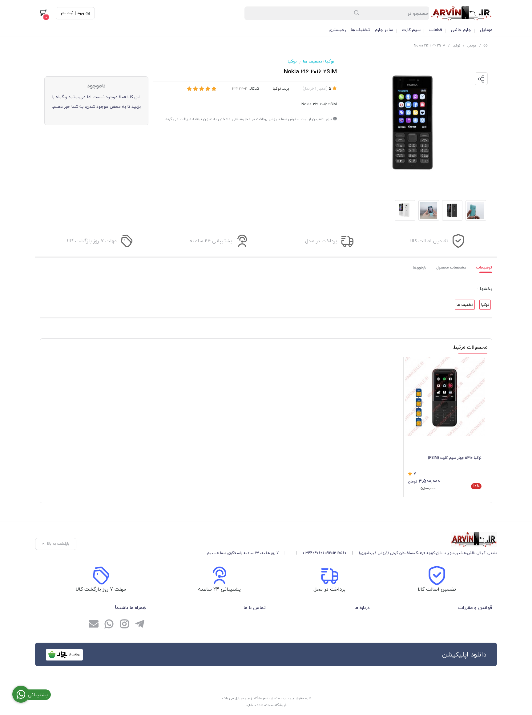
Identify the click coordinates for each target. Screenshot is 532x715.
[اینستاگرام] (124, 624)
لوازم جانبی (461, 30)
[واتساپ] (109, 624)
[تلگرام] (140, 624)
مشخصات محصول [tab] (451, 267)
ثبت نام (67, 13)
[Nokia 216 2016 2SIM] (351, 539)
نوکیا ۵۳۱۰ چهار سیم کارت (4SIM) (455, 457)
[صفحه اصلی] (485, 45)
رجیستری (337, 30)
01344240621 (313, 553)
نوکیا (456, 45)
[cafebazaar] (64, 654)
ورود (80, 13)
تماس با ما (255, 607)
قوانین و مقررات (475, 607)
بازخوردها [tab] (419, 267)
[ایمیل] (93, 624)
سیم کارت (411, 30)
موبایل (486, 30)
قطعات (435, 30)
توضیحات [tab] (484, 267)
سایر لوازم (384, 30)
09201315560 (335, 553)
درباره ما (361, 607)
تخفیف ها (360, 30)
